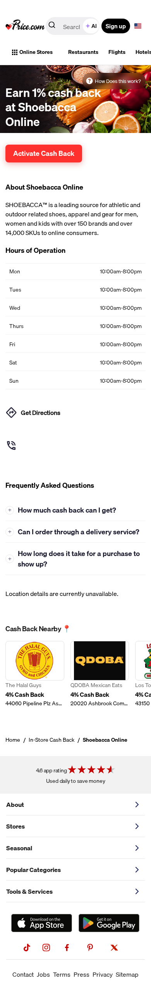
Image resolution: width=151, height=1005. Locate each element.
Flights (116, 52)
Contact (23, 974)
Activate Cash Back (43, 153)
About (15, 805)
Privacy (103, 974)
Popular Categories (33, 870)
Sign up (116, 26)
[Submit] (52, 26)
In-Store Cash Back (51, 739)
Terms (61, 974)
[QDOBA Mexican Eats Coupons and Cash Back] (99, 678)
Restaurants (83, 52)
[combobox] (73, 26)
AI (94, 26)
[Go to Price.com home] (25, 26)
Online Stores (36, 52)
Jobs (43, 974)
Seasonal (19, 848)
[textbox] (137, 26)
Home (12, 739)
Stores (15, 826)
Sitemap (127, 974)
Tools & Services (29, 891)
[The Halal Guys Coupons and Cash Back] (34, 678)
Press (81, 974)
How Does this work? (118, 81)
